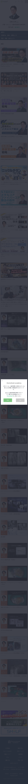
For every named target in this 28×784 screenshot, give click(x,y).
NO (20, 400)
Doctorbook (10, 396)
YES (8, 400)
